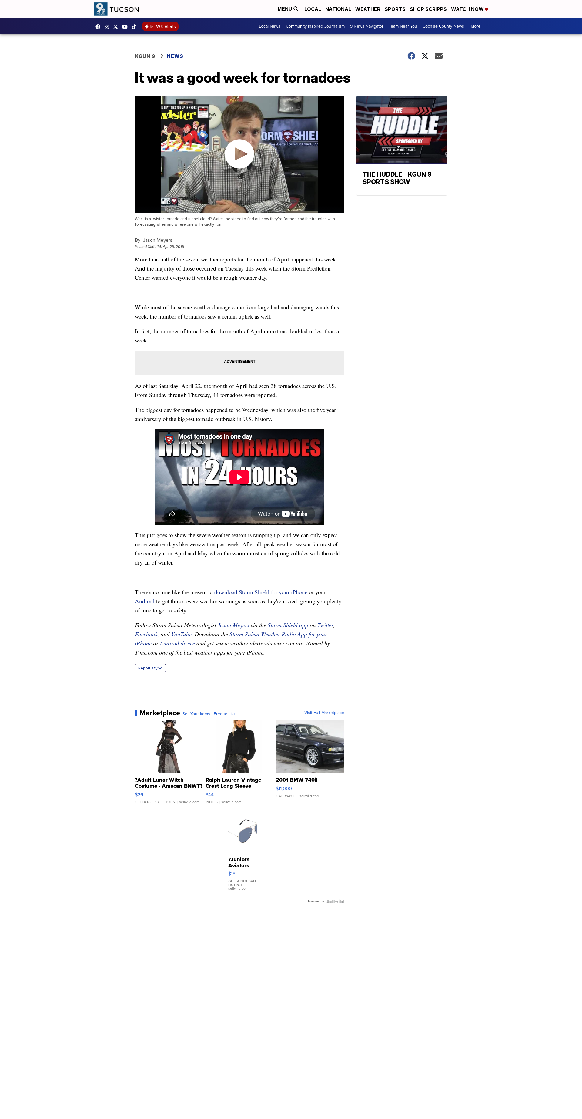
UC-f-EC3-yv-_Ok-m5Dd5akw (126, 26)
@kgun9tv (135, 26)
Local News (269, 26)
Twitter (325, 625)
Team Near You (403, 26)
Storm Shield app (289, 625)
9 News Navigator (366, 26)
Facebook (146, 634)
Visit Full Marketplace (324, 713)
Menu (285, 9)
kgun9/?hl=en (108, 26)
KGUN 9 (145, 56)
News (175, 56)
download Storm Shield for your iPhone (260, 592)
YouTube (181, 634)
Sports (395, 9)
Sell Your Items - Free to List (208, 714)
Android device (177, 643)
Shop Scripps (428, 9)
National (338, 9)
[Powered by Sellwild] (335, 901)
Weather (367, 9)
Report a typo (150, 668)
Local (312, 9)
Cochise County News (443, 26)
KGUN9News (99, 26)
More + (477, 26)
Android (145, 601)
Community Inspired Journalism (315, 26)
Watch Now (468, 9)
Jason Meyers (234, 625)
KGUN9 (117, 26)
